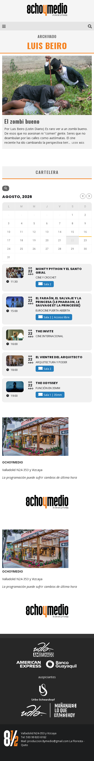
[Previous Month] (82, 196)
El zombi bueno (22, 121)
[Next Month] (89, 196)
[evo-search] (5, 188)
